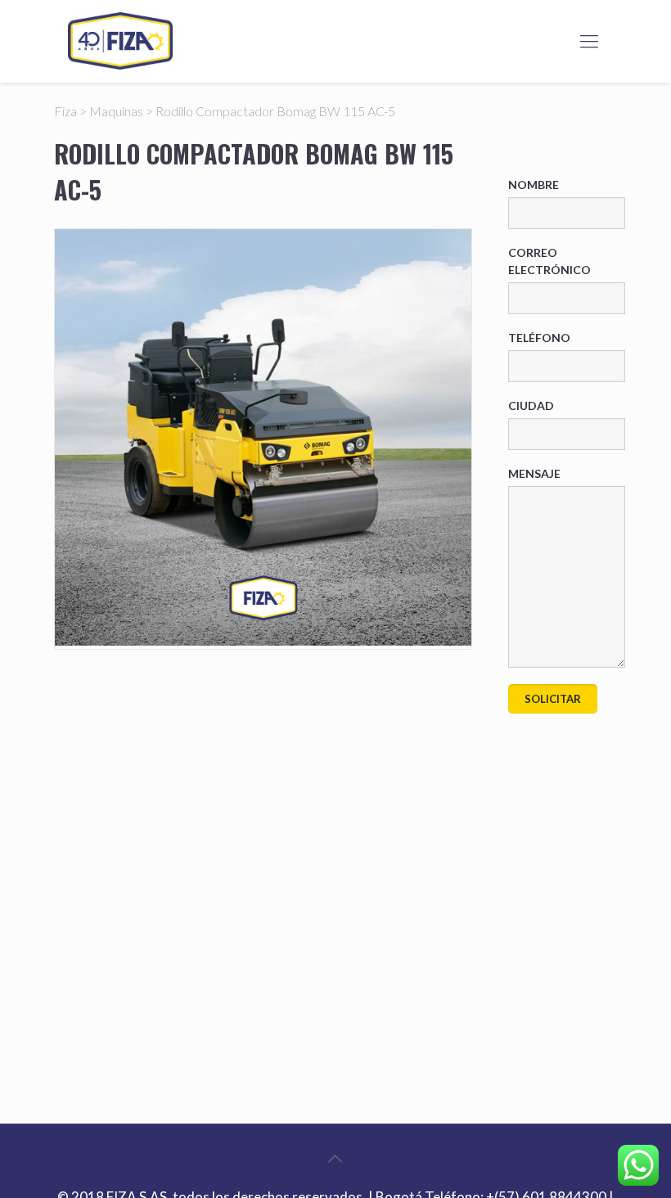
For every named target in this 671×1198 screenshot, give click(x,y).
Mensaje (534, 473)
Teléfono (539, 338)
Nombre (533, 184)
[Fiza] (120, 41)
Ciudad (531, 405)
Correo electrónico (549, 261)
